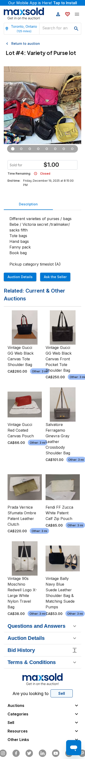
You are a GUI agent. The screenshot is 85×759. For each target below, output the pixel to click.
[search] (76, 28)
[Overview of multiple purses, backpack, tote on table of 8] (13, 149)
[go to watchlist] (67, 14)
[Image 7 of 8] (64, 149)
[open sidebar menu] (77, 14)
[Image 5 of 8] (47, 149)
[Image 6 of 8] (55, 149)
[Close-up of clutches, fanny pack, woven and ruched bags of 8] (21, 149)
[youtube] (55, 753)
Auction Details (20, 277)
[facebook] (16, 753)
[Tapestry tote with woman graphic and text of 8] (30, 149)
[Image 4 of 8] (38, 149)
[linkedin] (42, 753)
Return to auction (25, 43)
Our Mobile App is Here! (42, 2)
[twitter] (29, 753)
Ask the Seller (55, 277)
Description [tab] (28, 204)
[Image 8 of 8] (72, 149)
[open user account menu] (58, 14)
